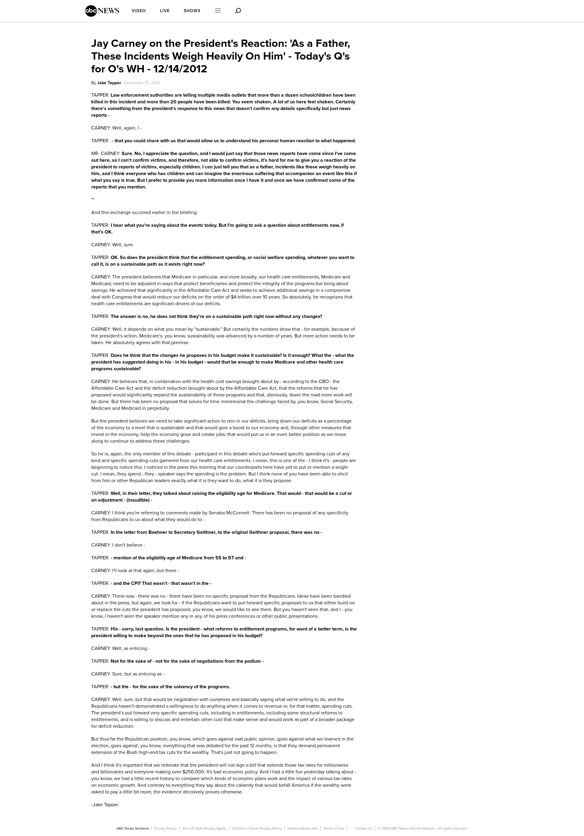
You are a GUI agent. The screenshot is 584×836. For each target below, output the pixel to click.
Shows (192, 10)
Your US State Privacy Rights (204, 828)
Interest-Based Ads (302, 828)
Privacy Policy (166, 828)
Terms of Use (333, 828)
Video (139, 10)
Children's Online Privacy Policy (257, 828)
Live (165, 10)
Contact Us (363, 828)
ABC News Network (132, 828)
